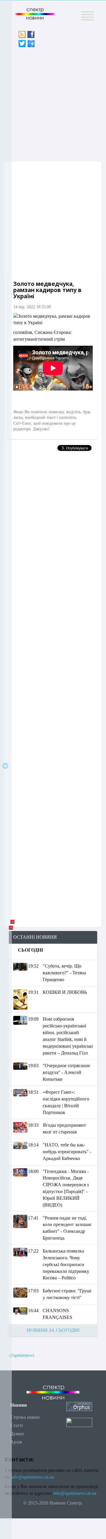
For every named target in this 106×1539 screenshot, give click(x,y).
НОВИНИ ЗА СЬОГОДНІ (53, 1330)
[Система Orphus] (79, 1405)
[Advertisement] (53, 103)
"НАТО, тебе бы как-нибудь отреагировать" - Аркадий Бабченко (67, 1151)
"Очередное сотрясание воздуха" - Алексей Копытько (66, 1072)
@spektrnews (21, 1355)
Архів (16, 1441)
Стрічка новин (25, 1417)
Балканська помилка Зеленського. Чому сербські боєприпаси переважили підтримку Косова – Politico (66, 1264)
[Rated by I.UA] (79, 1421)
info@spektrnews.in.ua (74, 1493)
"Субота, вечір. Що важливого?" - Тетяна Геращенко (64, 972)
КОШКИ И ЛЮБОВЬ (65, 992)
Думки (17, 1433)
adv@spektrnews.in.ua (32, 1476)
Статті (16, 1425)
